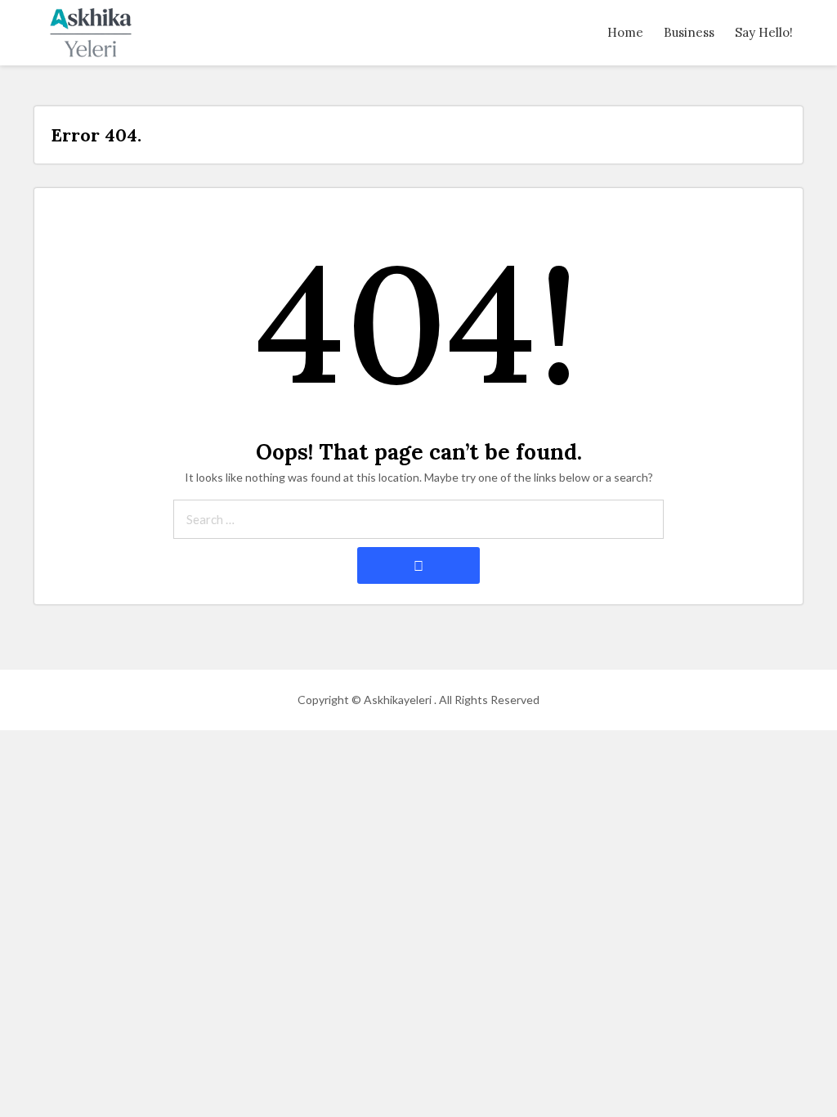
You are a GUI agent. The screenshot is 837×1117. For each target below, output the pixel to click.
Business (689, 32)
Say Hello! (764, 32)
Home (625, 32)
